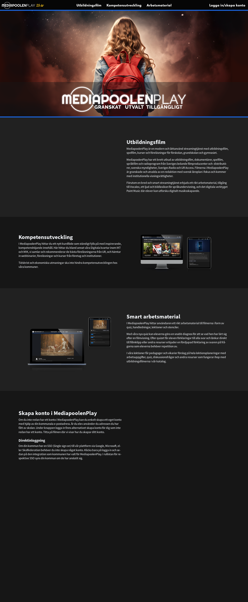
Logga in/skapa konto (227, 5)
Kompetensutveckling (124, 5)
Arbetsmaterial (159, 5)
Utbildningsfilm (88, 5)
